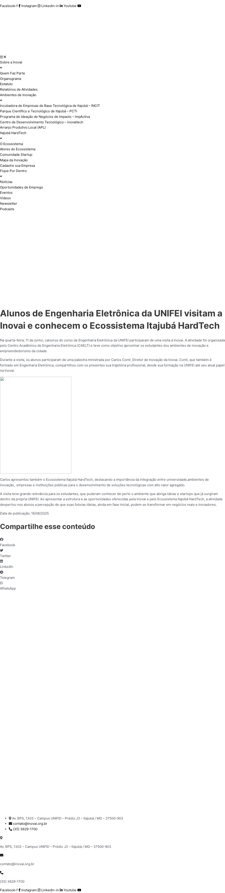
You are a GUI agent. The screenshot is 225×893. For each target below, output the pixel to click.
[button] (112, 542)
